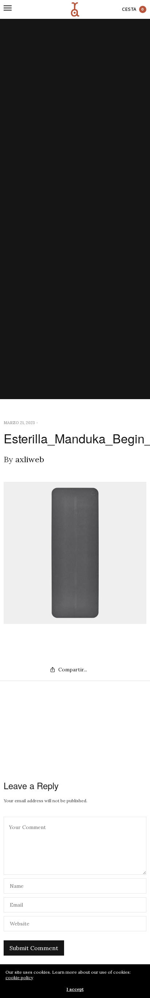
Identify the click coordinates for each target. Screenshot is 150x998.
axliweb (29, 459)
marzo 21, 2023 (19, 422)
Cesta (133, 9)
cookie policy (19, 977)
